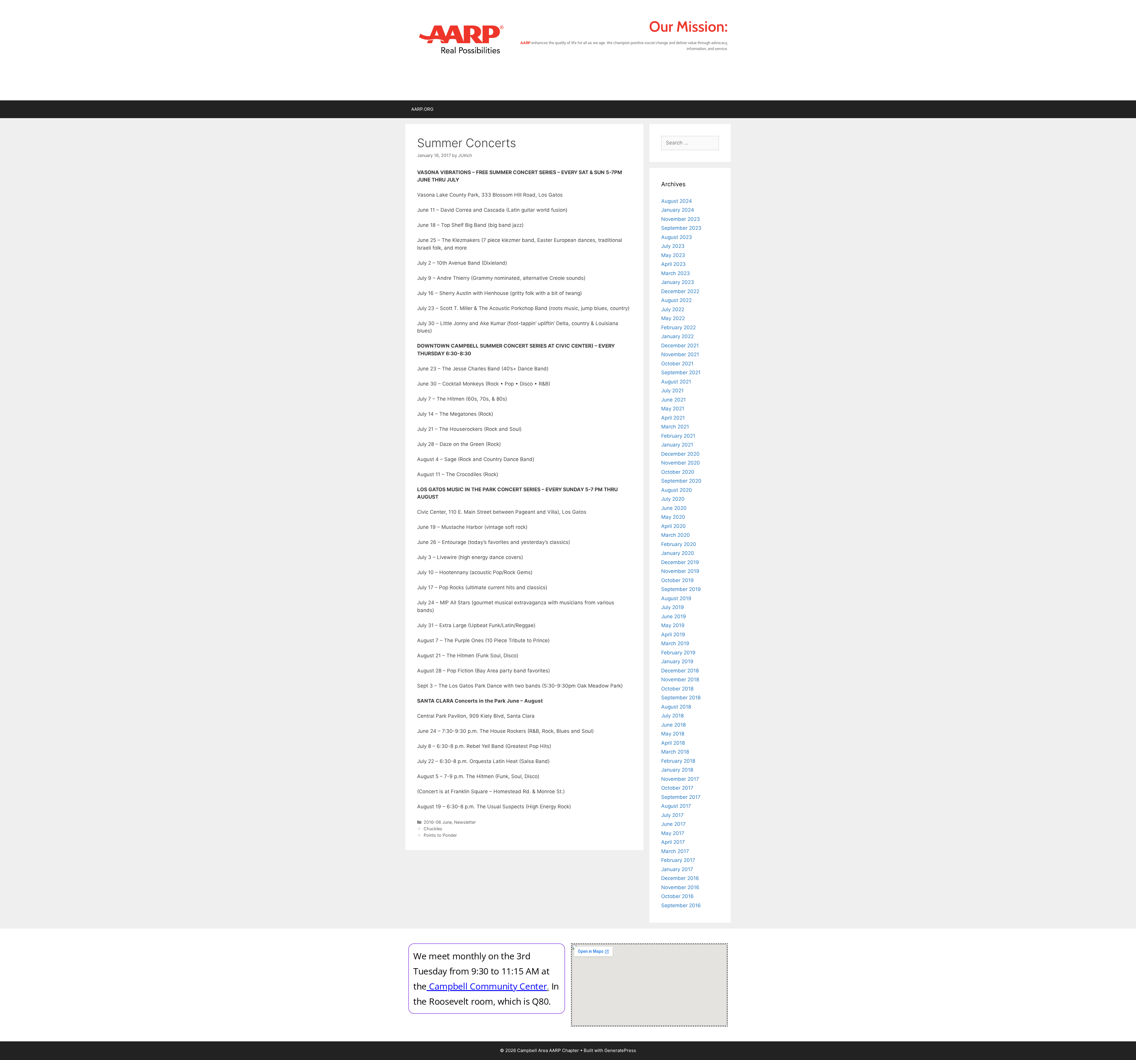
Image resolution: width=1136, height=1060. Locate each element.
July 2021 (672, 391)
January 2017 (677, 869)
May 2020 (673, 517)
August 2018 (676, 707)
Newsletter (465, 822)
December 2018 (680, 671)
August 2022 (676, 300)
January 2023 (677, 282)
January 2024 (677, 210)
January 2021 (677, 445)
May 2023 (673, 255)
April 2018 (673, 743)
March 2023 (675, 273)
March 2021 (675, 427)
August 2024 (676, 201)
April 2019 (673, 634)
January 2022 (677, 336)
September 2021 (681, 372)
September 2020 (681, 481)
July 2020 (673, 499)
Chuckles (433, 828)
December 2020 (680, 454)
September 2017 (681, 797)
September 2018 (681, 698)
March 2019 (675, 643)
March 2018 (675, 752)
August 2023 (676, 237)
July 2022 (672, 309)
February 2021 (678, 436)
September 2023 (681, 228)
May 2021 (672, 409)
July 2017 (672, 815)
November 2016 (680, 887)
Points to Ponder (440, 835)
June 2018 (673, 725)
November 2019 (680, 571)
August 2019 (676, 598)
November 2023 (680, 219)
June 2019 (673, 616)
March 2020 (675, 535)
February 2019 (678, 653)
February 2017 (678, 860)
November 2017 (680, 779)
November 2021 (680, 354)
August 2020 (676, 490)
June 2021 (673, 400)
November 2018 (680, 679)
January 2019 (677, 661)
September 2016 (681, 905)
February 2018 (678, 761)
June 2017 (673, 824)
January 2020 (677, 553)
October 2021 (677, 364)
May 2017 (672, 833)
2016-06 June (438, 822)
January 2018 (677, 770)
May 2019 (673, 625)
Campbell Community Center (488, 986)
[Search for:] (690, 143)
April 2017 (673, 842)
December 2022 (680, 291)
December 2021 (680, 345)
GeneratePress (620, 1050)
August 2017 (676, 806)
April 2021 (673, 418)
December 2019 (680, 562)
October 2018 (677, 689)
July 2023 (673, 246)
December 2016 (680, 878)
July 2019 (672, 607)
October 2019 (677, 580)
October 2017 (677, 788)
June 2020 (674, 508)
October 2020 (677, 472)
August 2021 (676, 382)
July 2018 (672, 716)
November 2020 (680, 463)
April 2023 (673, 264)
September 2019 (681, 589)
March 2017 (675, 851)
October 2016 (677, 896)
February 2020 (678, 544)
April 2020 (673, 526)
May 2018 (672, 734)
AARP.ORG (422, 109)
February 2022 (678, 327)
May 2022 (673, 318)
